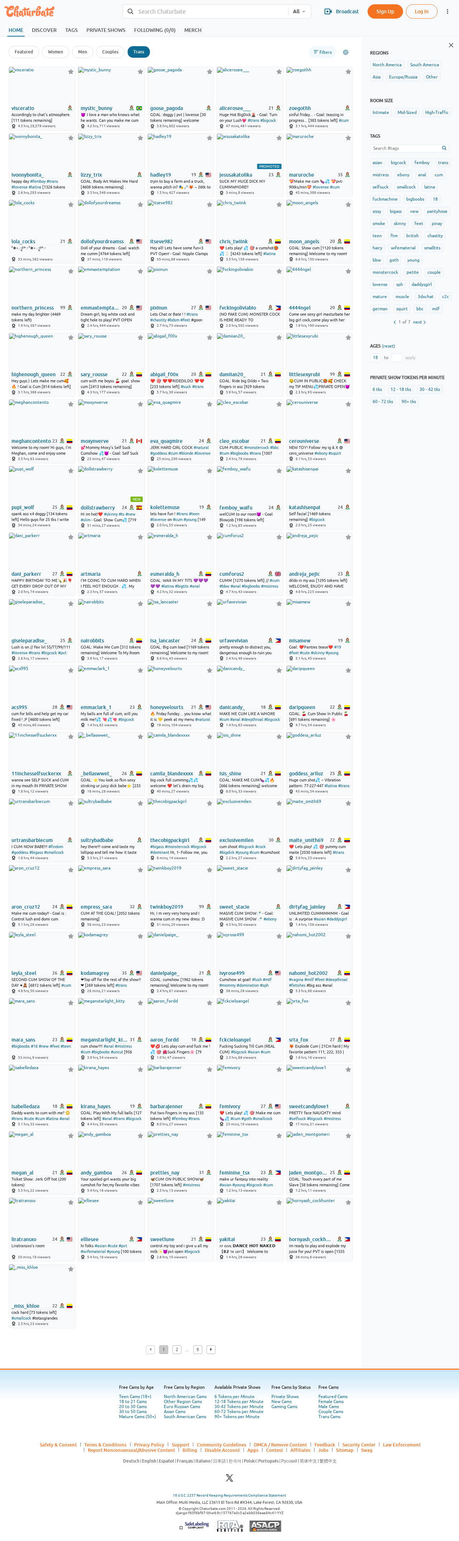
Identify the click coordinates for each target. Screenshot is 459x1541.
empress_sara (96, 907)
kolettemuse (165, 507)
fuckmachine (385, 199)
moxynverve (95, 441)
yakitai (227, 1239)
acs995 (19, 707)
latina (429, 187)
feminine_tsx (234, 1173)
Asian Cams (174, 1411)
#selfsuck (297, 1118)
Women (55, 51)
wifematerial (403, 247)
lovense (380, 284)
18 (435, 199)
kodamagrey (95, 973)
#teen (194, 514)
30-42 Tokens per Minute (239, 1406)
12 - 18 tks (401, 389)
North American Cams (185, 1396)
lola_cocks (23, 241)
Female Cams (331, 1401)
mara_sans (23, 1040)
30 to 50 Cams (133, 1411)
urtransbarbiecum (32, 840)
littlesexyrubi (304, 374)
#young (190, 519)
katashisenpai (304, 507)
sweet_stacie (234, 907)
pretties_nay (164, 1173)
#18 (34, 1046)
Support (180, 1444)
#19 (337, 647)
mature (380, 296)
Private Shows (285, 1396)
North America (387, 64)
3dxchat (426, 296)
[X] (229, 1480)
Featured (24, 51)
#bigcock (268, 120)
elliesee (90, 1239)
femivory (229, 1106)
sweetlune (162, 1239)
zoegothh (300, 108)
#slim (85, 520)
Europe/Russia (403, 77)
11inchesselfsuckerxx (36, 773)
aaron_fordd (164, 1040)
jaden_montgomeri (309, 1173)
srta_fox (298, 1040)
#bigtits (182, 586)
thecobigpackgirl (169, 840)
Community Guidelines (221, 1444)
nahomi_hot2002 (308, 973)
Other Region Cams (183, 1401)
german (380, 308)
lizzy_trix (91, 175)
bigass (396, 211)
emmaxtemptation (100, 308)
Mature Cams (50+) (137, 1416)
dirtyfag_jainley (307, 907)
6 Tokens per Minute (234, 1396)
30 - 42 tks (430, 389)
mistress (381, 174)
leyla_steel (23, 973)
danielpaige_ (164, 973)
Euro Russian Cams (182, 1406)
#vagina (296, 979)
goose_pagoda (166, 108)
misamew (300, 640)
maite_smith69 (306, 840)
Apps (253, 1450)
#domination (248, 985)
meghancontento (31, 441)
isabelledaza (25, 1106)
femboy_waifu (235, 508)
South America (424, 64)
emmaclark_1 (96, 707)
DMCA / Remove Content (280, 1444)
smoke (379, 223)
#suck (186, 386)
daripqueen (302, 707)
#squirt (334, 453)
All (296, 11)
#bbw (224, 586)
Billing (190, 1450)
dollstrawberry (98, 508)
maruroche (301, 175)
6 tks (377, 389)
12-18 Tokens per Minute (239, 1401)
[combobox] (205, 11)
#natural (201, 447)
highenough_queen (33, 374)
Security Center (358, 1444)
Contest (274, 1450)
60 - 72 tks (383, 401)
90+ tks (409, 401)
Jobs (323, 1450)
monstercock (385, 272)
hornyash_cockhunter (311, 1239)
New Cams (281, 1401)
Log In (422, 11)
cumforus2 (231, 574)
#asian (320, 919)
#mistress (269, 586)
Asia (376, 77)
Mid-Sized (407, 112)
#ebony (320, 453)
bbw (377, 260)
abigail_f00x (164, 374)
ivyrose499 (232, 973)
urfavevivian (233, 640)
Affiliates (300, 1450)
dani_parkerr (26, 574)
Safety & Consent (58, 1444)
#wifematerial (93, 1251)
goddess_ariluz (306, 773)
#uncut (117, 1052)
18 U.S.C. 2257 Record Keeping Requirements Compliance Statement (229, 1495)
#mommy (227, 985)
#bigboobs (239, 453)
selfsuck (380, 187)
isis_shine (230, 773)
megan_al (22, 1173)
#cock (260, 846)
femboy (422, 162)
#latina (35, 187)
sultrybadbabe (97, 840)
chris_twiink (233, 241)
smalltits (432, 247)
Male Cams (328, 1406)
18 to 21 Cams (133, 1401)
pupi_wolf (22, 507)
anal (422, 174)
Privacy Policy (149, 1444)
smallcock (406, 187)
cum (439, 174)
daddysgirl (422, 284)
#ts (121, 514)
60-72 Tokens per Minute (239, 1411)
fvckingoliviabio (237, 308)
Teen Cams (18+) (135, 1396)
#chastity (158, 320)
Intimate (381, 112)
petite (413, 272)
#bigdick (227, 852)
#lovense (19, 187)
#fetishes (297, 985)
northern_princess (32, 308)
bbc (419, 308)
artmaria (90, 574)
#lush (257, 979)
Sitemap (345, 1450)
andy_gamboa (96, 1173)
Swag (367, 1450)
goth (394, 260)
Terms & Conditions (105, 1444)
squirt (402, 308)
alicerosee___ (235, 108)
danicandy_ (232, 707)
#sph (264, 985)
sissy (377, 211)
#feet (185, 320)
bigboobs (415, 199)
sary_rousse (94, 374)
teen (377, 235)
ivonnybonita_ (27, 175)
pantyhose (437, 211)
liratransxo (23, 1239)
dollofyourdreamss (102, 241)
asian (377, 162)
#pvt (62, 653)
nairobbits (92, 640)
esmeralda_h (164, 574)
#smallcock (54, 852)
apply (410, 357)
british (412, 235)
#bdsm (173, 320)
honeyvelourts (166, 707)
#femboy (38, 181)
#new (131, 514)
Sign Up (385, 11)
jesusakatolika (235, 175)
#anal (195, 586)
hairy (377, 247)
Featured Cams (332, 1396)
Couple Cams (330, 1411)
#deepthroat (252, 719)
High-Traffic (437, 112)
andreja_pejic (304, 574)
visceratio (22, 108)
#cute (305, 653)
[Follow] (71, 71)
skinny (400, 223)
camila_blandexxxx (171, 773)
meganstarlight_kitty (104, 1040)
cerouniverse (304, 441)
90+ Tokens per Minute (237, 1416)
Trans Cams (329, 1416)
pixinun (158, 308)
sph (399, 284)
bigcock (398, 162)
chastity (435, 235)
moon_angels (304, 241)
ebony (403, 174)
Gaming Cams (284, 1406)
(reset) (388, 346)
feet (419, 223)
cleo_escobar (234, 441)
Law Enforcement (402, 1444)
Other (432, 77)
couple (434, 272)
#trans (253, 120)
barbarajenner (166, 1106)
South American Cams (185, 1416)
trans (443, 162)
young (413, 260)
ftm (394, 235)
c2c (445, 296)
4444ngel (300, 308)
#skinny (111, 514)
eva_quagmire (166, 441)
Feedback (324, 1444)
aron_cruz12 (25, 907)
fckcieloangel (235, 1040)
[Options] (346, 52)
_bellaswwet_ (96, 773)
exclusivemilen (236, 840)
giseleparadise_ (29, 640)
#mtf (267, 979)
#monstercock (256, 447)
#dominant (159, 852)
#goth (246, 1118)
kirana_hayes (95, 1106)
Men (82, 51)
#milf (309, 979)
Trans (138, 51)
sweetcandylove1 (309, 1106)
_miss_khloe (25, 1306)
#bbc (274, 447)
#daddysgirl (337, 919)
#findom (55, 846)
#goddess (158, 453)
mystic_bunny (96, 108)
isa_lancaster (165, 640)
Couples (110, 51)
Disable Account (222, 1450)
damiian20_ (232, 374)
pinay (437, 223)
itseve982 (161, 241)
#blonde (186, 453)
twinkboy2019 (166, 907)
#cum (344, 120)
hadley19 (160, 175)
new (414, 211)
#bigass (36, 852)
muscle (402, 296)
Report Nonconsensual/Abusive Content (131, 1450)
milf (436, 308)
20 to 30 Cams (133, 1406)
